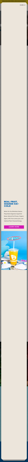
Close (22, 5)
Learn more (14, 227)
